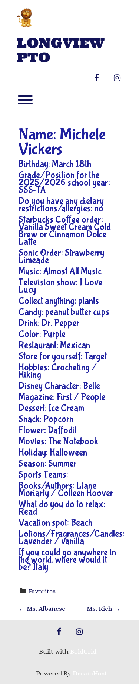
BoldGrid (83, 651)
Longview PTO (61, 50)
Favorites (42, 591)
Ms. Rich (103, 608)
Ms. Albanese (42, 608)
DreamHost (90, 673)
